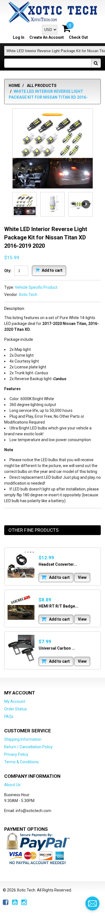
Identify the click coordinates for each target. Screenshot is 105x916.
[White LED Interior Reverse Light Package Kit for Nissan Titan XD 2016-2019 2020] (53, 148)
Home (14, 85)
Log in (18, 37)
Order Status (15, 709)
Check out (78, 37)
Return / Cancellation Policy (28, 747)
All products (42, 85)
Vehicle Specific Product (36, 287)
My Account (14, 701)
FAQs (8, 716)
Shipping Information (22, 739)
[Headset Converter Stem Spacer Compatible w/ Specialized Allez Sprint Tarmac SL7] (21, 564)
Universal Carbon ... (57, 648)
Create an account (46, 37)
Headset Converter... (58, 564)
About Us (12, 785)
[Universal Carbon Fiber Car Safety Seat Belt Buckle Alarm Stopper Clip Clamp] (21, 648)
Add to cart (51, 270)
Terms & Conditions (21, 762)
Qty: (7, 270)
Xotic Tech (28, 294)
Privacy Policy (16, 754)
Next (86, 204)
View (82, 577)
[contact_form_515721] (92, 903)
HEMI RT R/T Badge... (58, 606)
